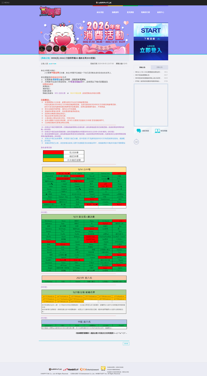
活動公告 (160, 67)
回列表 (126, 343)
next (79, 49)
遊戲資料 (115, 12)
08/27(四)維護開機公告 (142, 75)
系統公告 (142, 67)
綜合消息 (100, 12)
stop (76, 49)
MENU (6, 3)
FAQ (159, 131)
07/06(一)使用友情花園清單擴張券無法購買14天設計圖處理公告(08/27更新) (148, 81)
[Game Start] (151, 30)
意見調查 (130, 12)
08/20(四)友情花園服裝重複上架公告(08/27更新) (148, 78)
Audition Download (151, 39)
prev (73, 49)
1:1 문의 (142, 131)
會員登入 (151, 50)
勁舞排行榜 (145, 12)
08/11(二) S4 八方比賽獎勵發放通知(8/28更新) (148, 72)
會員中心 (160, 12)
